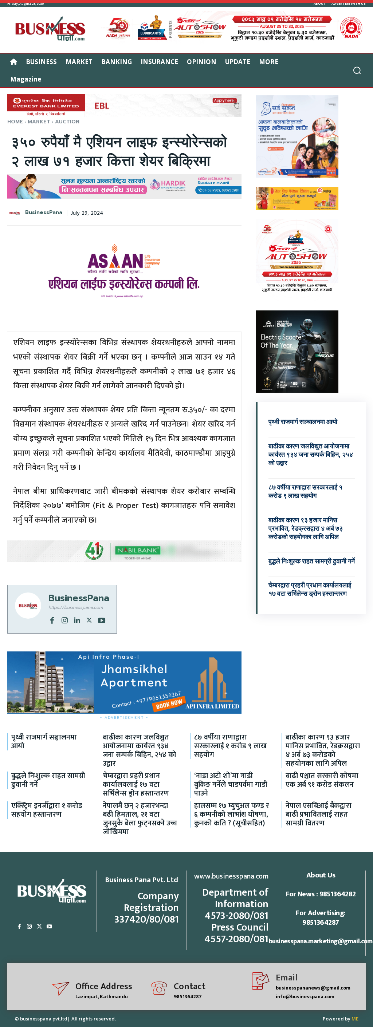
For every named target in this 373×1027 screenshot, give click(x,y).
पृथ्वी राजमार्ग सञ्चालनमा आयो (302, 421)
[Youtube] (101, 619)
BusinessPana (43, 213)
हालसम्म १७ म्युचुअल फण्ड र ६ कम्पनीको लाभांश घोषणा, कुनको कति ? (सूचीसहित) (231, 814)
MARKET (39, 122)
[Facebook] (52, 619)
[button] (357, 70)
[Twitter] (89, 619)
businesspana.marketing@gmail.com (321, 941)
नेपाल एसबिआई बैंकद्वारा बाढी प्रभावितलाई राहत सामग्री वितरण (319, 814)
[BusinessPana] (15, 213)
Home (15, 122)
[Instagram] (64, 619)
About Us (320, 875)
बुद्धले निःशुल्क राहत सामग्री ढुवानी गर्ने (311, 561)
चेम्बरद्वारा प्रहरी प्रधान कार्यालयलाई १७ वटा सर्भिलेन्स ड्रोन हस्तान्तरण (309, 589)
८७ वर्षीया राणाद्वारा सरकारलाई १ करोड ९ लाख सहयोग (230, 746)
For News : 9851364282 (321, 894)
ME (355, 1018)
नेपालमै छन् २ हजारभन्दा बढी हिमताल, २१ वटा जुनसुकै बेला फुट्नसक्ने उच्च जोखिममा (140, 819)
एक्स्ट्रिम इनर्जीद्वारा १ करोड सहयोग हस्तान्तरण (46, 810)
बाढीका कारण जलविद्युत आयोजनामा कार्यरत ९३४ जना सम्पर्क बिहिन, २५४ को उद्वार (310, 454)
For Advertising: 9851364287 (320, 917)
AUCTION (67, 122)
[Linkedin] (77, 619)
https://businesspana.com (75, 607)
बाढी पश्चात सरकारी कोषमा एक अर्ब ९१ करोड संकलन (322, 780)
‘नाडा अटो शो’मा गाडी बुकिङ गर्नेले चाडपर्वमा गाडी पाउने (230, 785)
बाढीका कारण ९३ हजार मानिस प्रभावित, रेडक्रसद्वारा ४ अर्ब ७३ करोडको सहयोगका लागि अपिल (305, 528)
